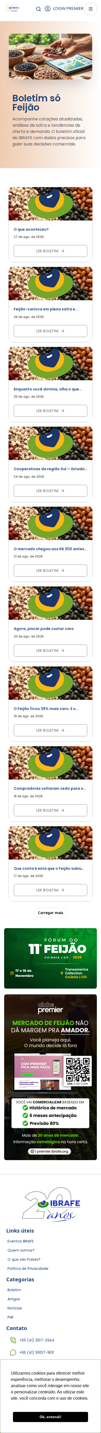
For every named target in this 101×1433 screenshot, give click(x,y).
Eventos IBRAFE (21, 1241)
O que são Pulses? (24, 1259)
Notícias (15, 1308)
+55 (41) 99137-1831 (36, 1352)
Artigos (14, 1299)
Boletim (14, 1290)
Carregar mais (50, 912)
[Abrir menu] (90, 9)
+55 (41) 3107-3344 (36, 1340)
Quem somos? (21, 1250)
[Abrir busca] (38, 9)
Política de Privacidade (28, 1268)
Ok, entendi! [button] (50, 1417)
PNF (11, 1317)
